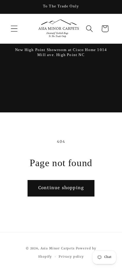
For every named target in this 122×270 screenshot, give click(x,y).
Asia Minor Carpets (58, 248)
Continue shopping (61, 188)
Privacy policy (71, 257)
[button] (14, 29)
